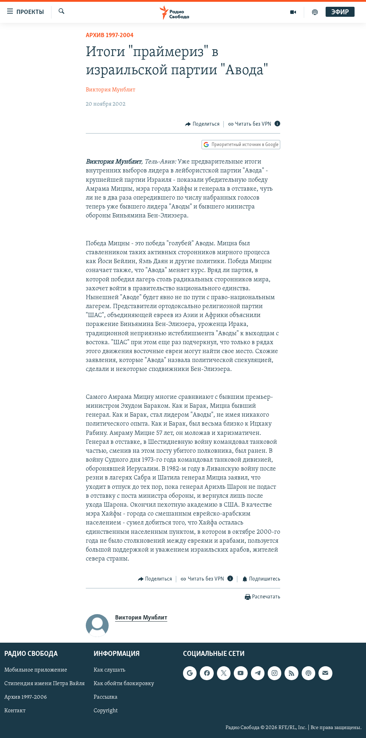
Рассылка (106, 697)
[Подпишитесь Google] (190, 673)
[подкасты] (315, 12)
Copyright (106, 711)
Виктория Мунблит (110, 90)
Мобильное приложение (35, 670)
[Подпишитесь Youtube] (240, 673)
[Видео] (293, 12)
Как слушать (109, 670)
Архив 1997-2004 (110, 35)
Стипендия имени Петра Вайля (44, 684)
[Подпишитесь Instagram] (274, 673)
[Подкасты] (308, 673)
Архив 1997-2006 (25, 697)
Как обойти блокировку (124, 684)
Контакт (14, 711)
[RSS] (291, 673)
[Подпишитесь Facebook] (206, 673)
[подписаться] (325, 673)
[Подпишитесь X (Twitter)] (224, 673)
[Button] (202, 124)
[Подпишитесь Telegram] (257, 673)
